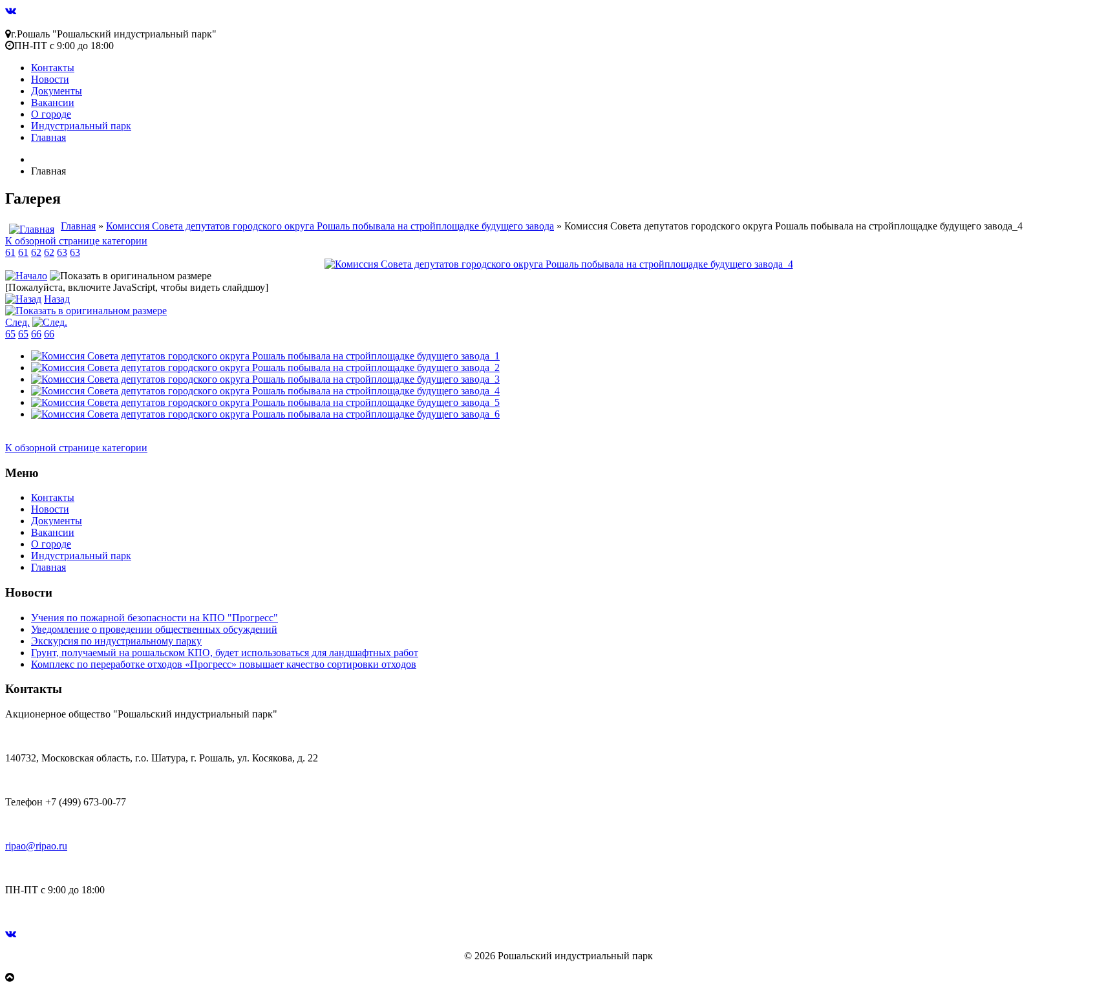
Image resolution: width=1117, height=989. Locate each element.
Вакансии (52, 102)
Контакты (52, 67)
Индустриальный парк (81, 125)
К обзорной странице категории (76, 240)
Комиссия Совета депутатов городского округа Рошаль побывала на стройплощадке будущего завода (330, 225)
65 (10, 333)
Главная (48, 137)
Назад (57, 298)
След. (17, 322)
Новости (50, 79)
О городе (51, 114)
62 (36, 252)
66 (36, 333)
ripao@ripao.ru (36, 845)
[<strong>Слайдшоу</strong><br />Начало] (26, 275)
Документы (56, 90)
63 (62, 252)
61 (10, 252)
